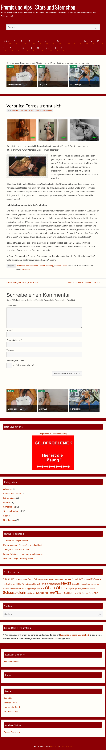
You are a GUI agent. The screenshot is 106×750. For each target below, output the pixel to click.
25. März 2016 (27, 110)
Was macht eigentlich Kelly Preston (19, 558)
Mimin (45, 583)
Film (74, 579)
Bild (11, 579)
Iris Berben (29, 584)
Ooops (69, 588)
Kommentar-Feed (12, 707)
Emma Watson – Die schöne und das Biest (22, 545)
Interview (20, 584)
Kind (34, 584)
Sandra (15, 110)
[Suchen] (96, 27)
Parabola (54, 746)
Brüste (37, 579)
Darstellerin (59, 579)
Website (10, 350)
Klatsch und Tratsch (12, 493)
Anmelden (8, 698)
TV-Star (77, 593)
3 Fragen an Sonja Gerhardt (15, 540)
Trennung (49, 266)
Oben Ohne (55, 588)
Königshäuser (9, 498)
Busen (51, 579)
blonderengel (76, 84)
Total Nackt (68, 593)
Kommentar (12, 305)
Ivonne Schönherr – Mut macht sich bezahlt (23, 554)
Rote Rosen (90, 589)
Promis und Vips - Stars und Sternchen (38, 8)
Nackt (66, 583)
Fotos (86, 579)
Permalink (26, 269)
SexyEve (43, 84)
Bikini (6, 579)
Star (34, 593)
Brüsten (44, 579)
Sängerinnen (9, 507)
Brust (30, 579)
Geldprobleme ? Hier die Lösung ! (53, 433)
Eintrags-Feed (10, 703)
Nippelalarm (38, 588)
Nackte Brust (85, 584)
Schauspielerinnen (44, 110)
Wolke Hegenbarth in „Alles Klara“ (22, 282)
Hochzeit (12, 584)
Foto (80, 579)
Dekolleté (67, 579)
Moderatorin (55, 584)
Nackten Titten (32, 266)
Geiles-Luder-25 (15, 84)
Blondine (23, 579)
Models (6, 502)
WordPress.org (11, 711)
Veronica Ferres (60, 266)
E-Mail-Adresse (14, 340)
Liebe (39, 584)
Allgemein (7, 489)
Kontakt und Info (11, 661)
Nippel (29, 589)
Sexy (29, 593)
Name (9, 330)
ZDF (96, 593)
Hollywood (21, 266)
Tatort (51, 593)
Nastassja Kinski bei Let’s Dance (84, 282)
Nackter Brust (20, 589)
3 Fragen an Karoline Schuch (16, 549)
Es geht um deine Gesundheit (74, 635)
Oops (75, 589)
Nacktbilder (76, 584)
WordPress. (66, 746)
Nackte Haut (95, 584)
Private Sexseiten (12, 732)
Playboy (82, 588)
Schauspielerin (14, 592)
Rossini (42, 266)
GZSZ (92, 579)
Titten (59, 592)
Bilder (17, 579)
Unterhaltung (9, 520)
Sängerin (42, 592)
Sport (5, 516)
